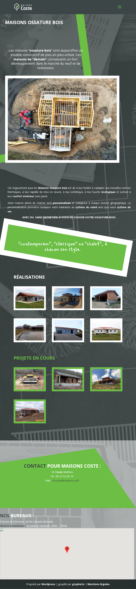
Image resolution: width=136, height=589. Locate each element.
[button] (67, 550)
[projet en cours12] (68, 388)
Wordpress (48, 584)
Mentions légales (98, 584)
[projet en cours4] (106, 388)
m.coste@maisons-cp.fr (65, 480)
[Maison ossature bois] (29, 307)
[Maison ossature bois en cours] (29, 420)
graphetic (78, 584)
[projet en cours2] (29, 388)
